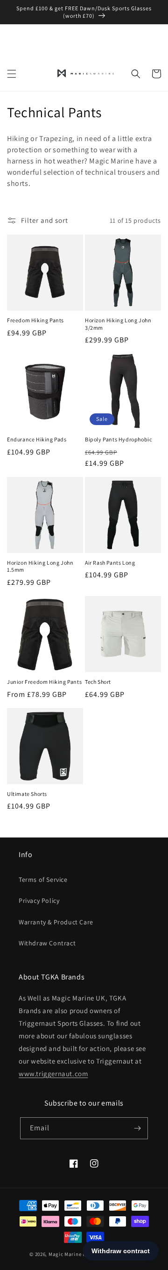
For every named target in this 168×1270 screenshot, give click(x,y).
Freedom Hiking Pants (35, 320)
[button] (11, 74)
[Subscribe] (137, 1128)
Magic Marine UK (69, 1254)
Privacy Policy (39, 900)
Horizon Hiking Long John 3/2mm (118, 324)
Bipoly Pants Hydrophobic (118, 439)
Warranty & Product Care (56, 922)
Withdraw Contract (47, 943)
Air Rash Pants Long (110, 562)
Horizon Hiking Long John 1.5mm (40, 566)
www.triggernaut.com (53, 1073)
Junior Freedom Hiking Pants (44, 681)
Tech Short (98, 681)
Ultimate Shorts (27, 793)
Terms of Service (43, 879)
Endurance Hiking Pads (37, 439)
